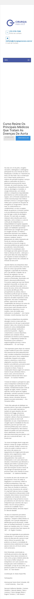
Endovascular (23, 138)
